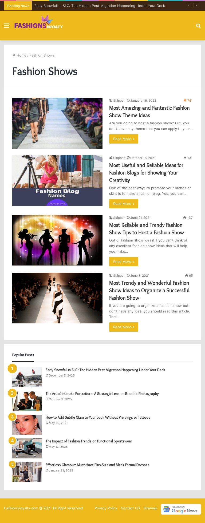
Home (20, 55)
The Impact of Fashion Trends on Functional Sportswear (89, 441)
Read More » (123, 139)
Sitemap (150, 508)
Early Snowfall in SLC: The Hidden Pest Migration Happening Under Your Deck (99, 5)
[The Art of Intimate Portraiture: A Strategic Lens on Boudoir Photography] (27, 401)
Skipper (119, 100)
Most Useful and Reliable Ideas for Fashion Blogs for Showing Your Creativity (146, 172)
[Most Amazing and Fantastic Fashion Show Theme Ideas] (57, 123)
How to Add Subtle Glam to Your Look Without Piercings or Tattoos (98, 417)
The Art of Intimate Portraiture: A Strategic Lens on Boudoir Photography (102, 393)
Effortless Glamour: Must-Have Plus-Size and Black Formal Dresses (97, 464)
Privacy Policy (106, 508)
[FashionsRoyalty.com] (38, 25)
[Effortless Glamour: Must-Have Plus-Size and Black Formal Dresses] (27, 472)
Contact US (130, 508)
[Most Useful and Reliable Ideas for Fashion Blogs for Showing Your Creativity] (57, 180)
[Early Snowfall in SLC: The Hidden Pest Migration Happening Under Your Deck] (27, 377)
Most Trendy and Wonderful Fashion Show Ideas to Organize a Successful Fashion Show (149, 290)
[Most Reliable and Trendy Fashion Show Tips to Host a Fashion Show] (57, 240)
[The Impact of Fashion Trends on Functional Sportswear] (27, 448)
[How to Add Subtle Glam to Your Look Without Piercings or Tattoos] (27, 425)
